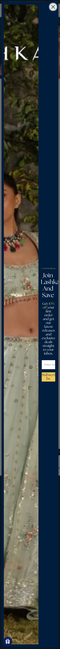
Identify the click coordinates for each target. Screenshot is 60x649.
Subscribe (48, 377)
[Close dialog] (53, 7)
